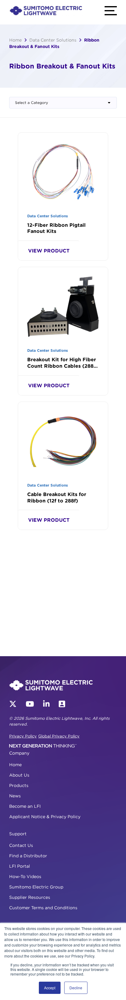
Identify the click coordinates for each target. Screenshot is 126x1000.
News (15, 795)
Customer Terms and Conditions (43, 907)
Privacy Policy (23, 736)
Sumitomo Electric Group (36, 886)
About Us (19, 775)
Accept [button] (49, 987)
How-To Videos (25, 876)
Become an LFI (25, 806)
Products (18, 785)
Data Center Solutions (52, 40)
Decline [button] (75, 987)
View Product (48, 250)
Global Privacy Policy (59, 736)
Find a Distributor (28, 855)
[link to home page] (46, 11)
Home (15, 40)
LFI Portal (19, 866)
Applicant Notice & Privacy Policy (44, 816)
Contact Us (21, 845)
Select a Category (31, 103)
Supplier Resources (29, 897)
